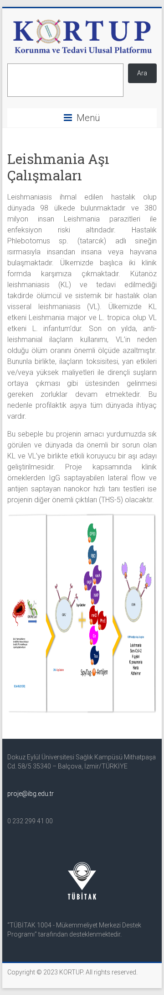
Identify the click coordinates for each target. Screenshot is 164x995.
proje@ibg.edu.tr (30, 793)
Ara (142, 73)
